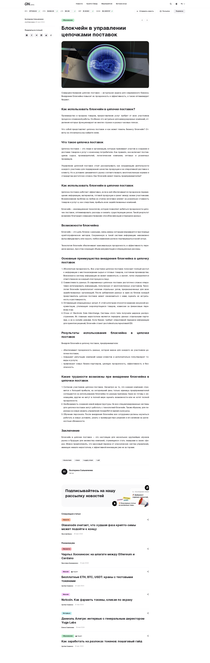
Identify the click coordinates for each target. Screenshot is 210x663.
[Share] (148, 520)
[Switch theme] (176, 3)
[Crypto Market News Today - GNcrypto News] (29, 4)
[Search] (170, 3)
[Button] (170, 3)
